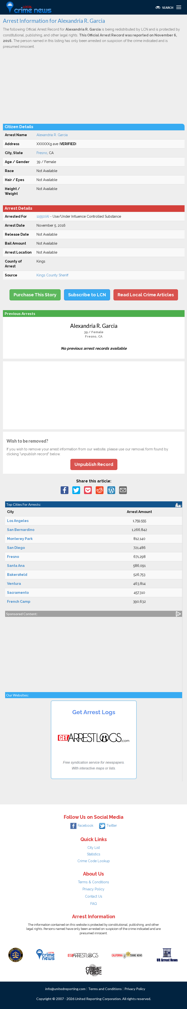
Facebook (85, 825)
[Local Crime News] (45, 954)
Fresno (42, 153)
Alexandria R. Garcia (52, 135)
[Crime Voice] (93, 969)
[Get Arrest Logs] (83, 954)
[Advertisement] (94, 86)
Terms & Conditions (93, 882)
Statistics (93, 854)
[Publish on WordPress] (111, 490)
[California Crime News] (127, 954)
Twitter (111, 825)
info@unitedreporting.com (65, 989)
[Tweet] (76, 490)
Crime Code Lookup (93, 861)
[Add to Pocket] (88, 490)
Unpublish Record (94, 464)
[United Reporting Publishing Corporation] (15, 954)
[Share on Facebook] (64, 490)
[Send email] (123, 490)
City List (93, 848)
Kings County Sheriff (52, 275)
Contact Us (93, 896)
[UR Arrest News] (167, 954)
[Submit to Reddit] (99, 490)
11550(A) (43, 216)
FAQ (93, 904)
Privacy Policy (93, 889)
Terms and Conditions (105, 989)
